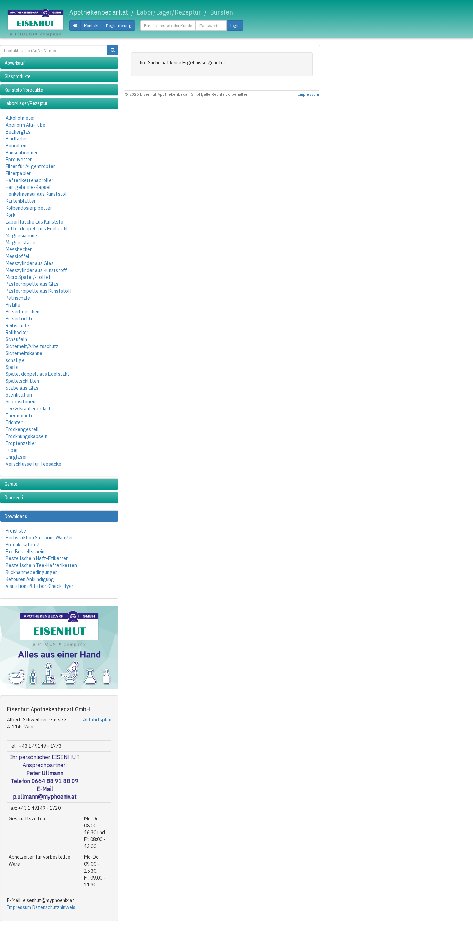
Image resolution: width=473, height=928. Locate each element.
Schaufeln (16, 339)
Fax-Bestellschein (25, 551)
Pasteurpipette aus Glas (32, 284)
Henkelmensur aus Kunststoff (37, 194)
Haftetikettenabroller (29, 180)
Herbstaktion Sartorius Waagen (40, 538)
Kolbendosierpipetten (29, 208)
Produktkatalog (23, 545)
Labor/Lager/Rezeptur (26, 103)
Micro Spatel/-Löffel (28, 277)
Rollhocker (17, 332)
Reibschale (17, 325)
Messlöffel (17, 256)
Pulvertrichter (20, 319)
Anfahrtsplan (97, 720)
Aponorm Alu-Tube (25, 125)
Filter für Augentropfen (31, 166)
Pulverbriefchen (22, 312)
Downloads (16, 516)
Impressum (19, 907)
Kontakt (91, 25)
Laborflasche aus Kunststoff (37, 222)
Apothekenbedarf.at (98, 12)
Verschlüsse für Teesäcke (33, 464)
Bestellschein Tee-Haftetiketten (41, 565)
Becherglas (18, 132)
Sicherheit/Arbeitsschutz (32, 346)
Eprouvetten (19, 159)
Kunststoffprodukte (24, 90)
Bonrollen (16, 146)
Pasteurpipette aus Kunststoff (39, 291)
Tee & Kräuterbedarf (28, 409)
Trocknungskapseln (26, 436)
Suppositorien (20, 402)
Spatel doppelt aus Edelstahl (37, 374)
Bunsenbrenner (22, 152)
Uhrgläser (16, 457)
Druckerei (14, 497)
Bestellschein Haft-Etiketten (37, 558)
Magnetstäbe (20, 242)
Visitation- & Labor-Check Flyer (39, 586)
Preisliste (16, 531)
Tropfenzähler (21, 443)
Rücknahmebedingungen (32, 572)
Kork (10, 215)
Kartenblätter (21, 201)
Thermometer (20, 415)
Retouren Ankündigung (30, 579)
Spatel (13, 367)
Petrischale (18, 298)
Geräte (11, 484)
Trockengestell (22, 429)
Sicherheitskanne (24, 353)
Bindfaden (17, 139)
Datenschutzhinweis (53, 907)
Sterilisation (19, 395)
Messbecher (19, 249)
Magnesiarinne (21, 236)
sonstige (15, 360)
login (235, 25)
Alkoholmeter (20, 118)
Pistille (13, 305)
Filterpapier (18, 173)
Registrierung (118, 25)
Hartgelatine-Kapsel (28, 187)
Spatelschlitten (22, 381)
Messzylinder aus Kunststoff (36, 270)
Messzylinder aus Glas (30, 263)
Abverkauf (15, 63)
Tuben (12, 450)
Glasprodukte (17, 76)
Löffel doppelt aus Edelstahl (37, 229)
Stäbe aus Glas (22, 388)
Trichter (14, 422)
